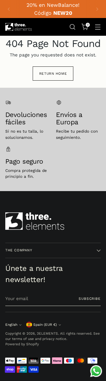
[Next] (97, 9)
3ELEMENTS (47, 333)
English (11, 325)
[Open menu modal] (98, 27)
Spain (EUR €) (45, 325)
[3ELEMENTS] (18, 27)
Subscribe (90, 299)
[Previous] (8, 9)
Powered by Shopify (22, 344)
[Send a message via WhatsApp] (96, 371)
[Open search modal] (72, 27)
